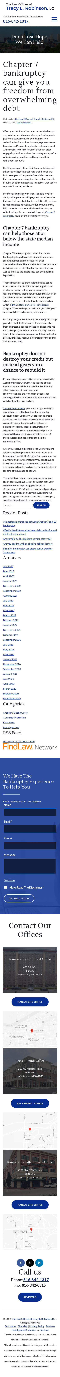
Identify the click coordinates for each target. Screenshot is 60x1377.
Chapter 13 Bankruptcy (15, 712)
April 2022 (8, 610)
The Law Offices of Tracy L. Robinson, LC (34, 119)
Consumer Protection (14, 717)
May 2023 (8, 571)
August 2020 (10, 673)
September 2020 (12, 669)
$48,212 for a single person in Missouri (30, 304)
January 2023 (10, 580)
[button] (54, 19)
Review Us (30, 1297)
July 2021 (8, 644)
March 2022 (9, 615)
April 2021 (8, 654)
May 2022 (8, 605)
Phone (8, 838)
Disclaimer (9, 880)
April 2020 (8, 683)
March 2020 (9, 688)
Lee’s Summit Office (30, 1061)
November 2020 (12, 664)
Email (8, 821)
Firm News (9, 722)
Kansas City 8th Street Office (30, 959)
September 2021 (12, 639)
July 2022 (8, 600)
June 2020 (8, 678)
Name (7, 805)
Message (10, 855)
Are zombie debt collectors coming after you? (27, 538)
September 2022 (12, 590)
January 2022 (10, 625)
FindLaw (44, 1329)
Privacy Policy (36, 1326)
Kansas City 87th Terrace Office (30, 1162)
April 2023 (8, 576)
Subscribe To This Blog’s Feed (19, 741)
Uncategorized (24, 122)
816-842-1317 (16, 21)
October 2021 (10, 634)
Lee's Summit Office (30, 1103)
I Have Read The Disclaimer (26, 887)
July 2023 (8, 566)
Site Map (23, 1326)
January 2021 (10, 659)
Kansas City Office (30, 1001)
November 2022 (12, 585)
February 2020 (11, 693)
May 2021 (8, 649)
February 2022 (11, 620)
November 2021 (12, 629)
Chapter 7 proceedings (14, 408)
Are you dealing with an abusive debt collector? (28, 543)
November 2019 (12, 698)
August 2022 (10, 595)
